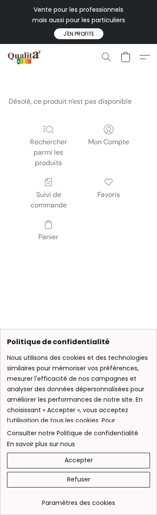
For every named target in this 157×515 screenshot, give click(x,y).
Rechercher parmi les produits (48, 152)
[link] (78, 499)
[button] (78, 34)
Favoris (108, 194)
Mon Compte (108, 141)
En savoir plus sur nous (41, 444)
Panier (48, 236)
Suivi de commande (49, 200)
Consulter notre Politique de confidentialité (72, 433)
